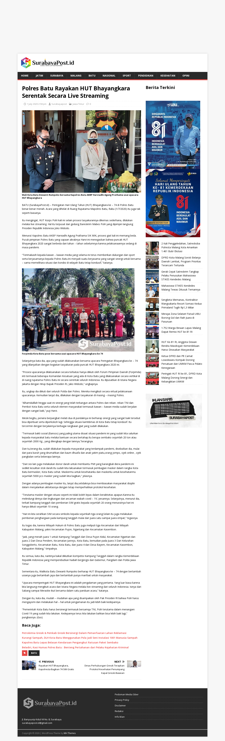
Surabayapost (59, 104)
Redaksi (119, 711)
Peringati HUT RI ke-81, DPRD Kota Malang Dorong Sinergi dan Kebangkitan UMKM (181, 377)
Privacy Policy (122, 699)
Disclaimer (120, 705)
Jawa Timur (78, 104)
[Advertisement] (112, 24)
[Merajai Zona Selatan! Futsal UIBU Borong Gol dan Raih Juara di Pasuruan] (152, 318)
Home (24, 75)
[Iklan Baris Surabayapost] (174, 425)
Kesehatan (167, 75)
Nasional (109, 75)
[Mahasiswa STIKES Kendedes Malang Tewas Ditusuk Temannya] (152, 290)
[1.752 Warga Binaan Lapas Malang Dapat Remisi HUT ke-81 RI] (152, 332)
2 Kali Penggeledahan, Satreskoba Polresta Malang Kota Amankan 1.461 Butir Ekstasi (180, 247)
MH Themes (70, 733)
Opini (185, 75)
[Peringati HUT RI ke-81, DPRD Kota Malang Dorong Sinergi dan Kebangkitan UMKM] (152, 378)
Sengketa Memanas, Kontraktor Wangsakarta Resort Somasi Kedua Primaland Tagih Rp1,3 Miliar (181, 303)
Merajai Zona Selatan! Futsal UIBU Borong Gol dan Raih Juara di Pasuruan (181, 317)
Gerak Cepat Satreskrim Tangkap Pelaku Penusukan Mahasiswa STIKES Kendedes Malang (180, 275)
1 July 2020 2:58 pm (36, 104)
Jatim (39, 75)
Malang (75, 75)
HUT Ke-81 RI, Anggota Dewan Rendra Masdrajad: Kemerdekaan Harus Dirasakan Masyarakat (180, 346)
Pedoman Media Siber (127, 694)
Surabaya (56, 75)
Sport (127, 75)
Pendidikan (145, 75)
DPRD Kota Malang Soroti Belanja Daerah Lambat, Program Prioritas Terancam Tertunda (181, 261)
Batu (92, 75)
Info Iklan (120, 716)
